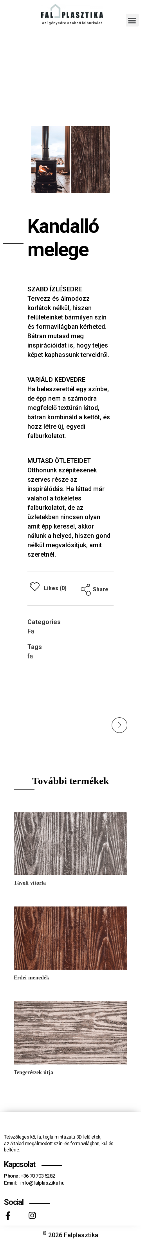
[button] (132, 20)
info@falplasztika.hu (42, 1183)
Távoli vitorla (30, 883)
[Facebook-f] (8, 1216)
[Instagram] (32, 1216)
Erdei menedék (31, 978)
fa (30, 656)
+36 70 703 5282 (38, 1176)
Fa (30, 631)
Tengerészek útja (33, 1072)
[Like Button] (34, 586)
